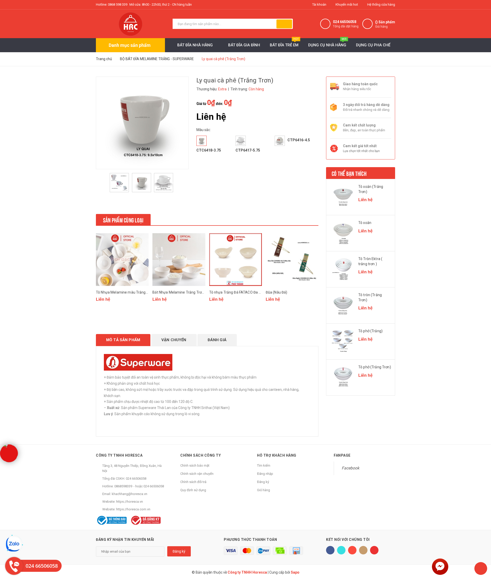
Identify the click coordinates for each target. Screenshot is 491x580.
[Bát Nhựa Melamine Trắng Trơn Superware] (178, 259)
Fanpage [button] (342, 455)
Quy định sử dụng (193, 490)
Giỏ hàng (263, 490)
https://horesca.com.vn (133, 509)
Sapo (295, 572)
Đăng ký (263, 482)
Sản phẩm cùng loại (123, 219)
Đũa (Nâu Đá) (276, 292)
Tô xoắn (364, 223)
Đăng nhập (265, 474)
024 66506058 (344, 22)
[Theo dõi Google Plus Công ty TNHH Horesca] (352, 550)
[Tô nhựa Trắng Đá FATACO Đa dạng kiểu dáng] (235, 259)
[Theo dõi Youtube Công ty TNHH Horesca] (374, 550)
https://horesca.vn (129, 501)
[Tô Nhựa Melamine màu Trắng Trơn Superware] (122, 259)
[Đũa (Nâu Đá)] (292, 259)
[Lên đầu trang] (480, 568)
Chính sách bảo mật (194, 465)
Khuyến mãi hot (346, 4)
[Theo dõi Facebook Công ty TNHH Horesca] (330, 550)
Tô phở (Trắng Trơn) (374, 367)
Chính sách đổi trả (193, 482)
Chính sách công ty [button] (200, 455)
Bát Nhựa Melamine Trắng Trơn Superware (187, 292)
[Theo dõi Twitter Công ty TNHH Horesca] (341, 550)
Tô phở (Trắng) (370, 331)
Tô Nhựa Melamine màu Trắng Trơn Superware (134, 292)
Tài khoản (318, 4)
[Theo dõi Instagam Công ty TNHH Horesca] (363, 550)
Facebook (350, 468)
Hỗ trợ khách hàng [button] (276, 455)
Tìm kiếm (263, 465)
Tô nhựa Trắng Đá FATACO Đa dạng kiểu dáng (246, 292)
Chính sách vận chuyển (197, 474)
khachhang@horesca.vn (129, 494)
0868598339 (123, 486)
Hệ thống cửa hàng (380, 4)
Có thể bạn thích (349, 173)
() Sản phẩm (385, 24)
